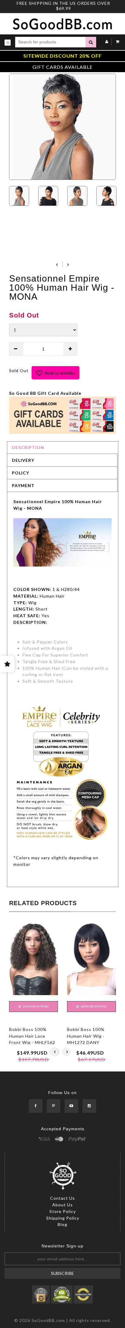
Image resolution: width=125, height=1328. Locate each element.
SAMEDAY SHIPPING (35, 1006)
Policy (20, 472)
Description (28, 447)
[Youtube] (71, 1106)
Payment (23, 485)
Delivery (23, 460)
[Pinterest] (53, 1106)
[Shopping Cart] (116, 41)
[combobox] (50, 42)
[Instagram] (89, 1106)
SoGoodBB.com (48, 1320)
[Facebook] (35, 1106)
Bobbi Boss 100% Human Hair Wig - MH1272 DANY (86, 1036)
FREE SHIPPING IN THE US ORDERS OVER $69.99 (63, 6)
